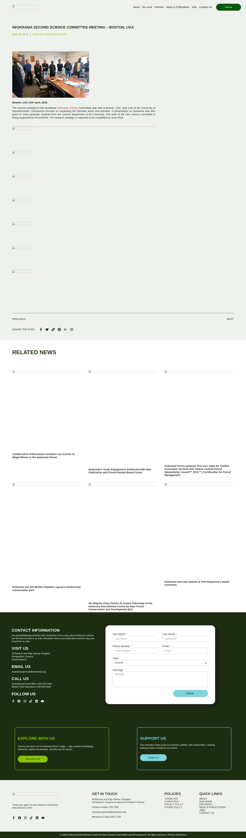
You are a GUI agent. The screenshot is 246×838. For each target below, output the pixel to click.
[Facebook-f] (41, 329)
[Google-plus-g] (65, 329)
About (136, 7)
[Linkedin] (36, 701)
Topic (116, 658)
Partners (159, 7)
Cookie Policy (173, 807)
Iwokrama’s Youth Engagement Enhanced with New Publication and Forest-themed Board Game (119, 471)
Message (118, 670)
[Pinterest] (59, 329)
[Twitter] (47, 329)
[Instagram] (71, 329)
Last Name (169, 634)
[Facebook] (19, 701)
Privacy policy (174, 804)
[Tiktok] (30, 701)
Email (166, 646)
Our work (147, 7)
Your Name (119, 634)
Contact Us (205, 7)
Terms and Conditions (171, 800)
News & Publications (177, 7)
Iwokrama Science (67, 108)
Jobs (194, 7)
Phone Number (122, 646)
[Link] (53, 329)
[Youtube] (42, 701)
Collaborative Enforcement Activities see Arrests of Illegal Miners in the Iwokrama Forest (43, 456)
